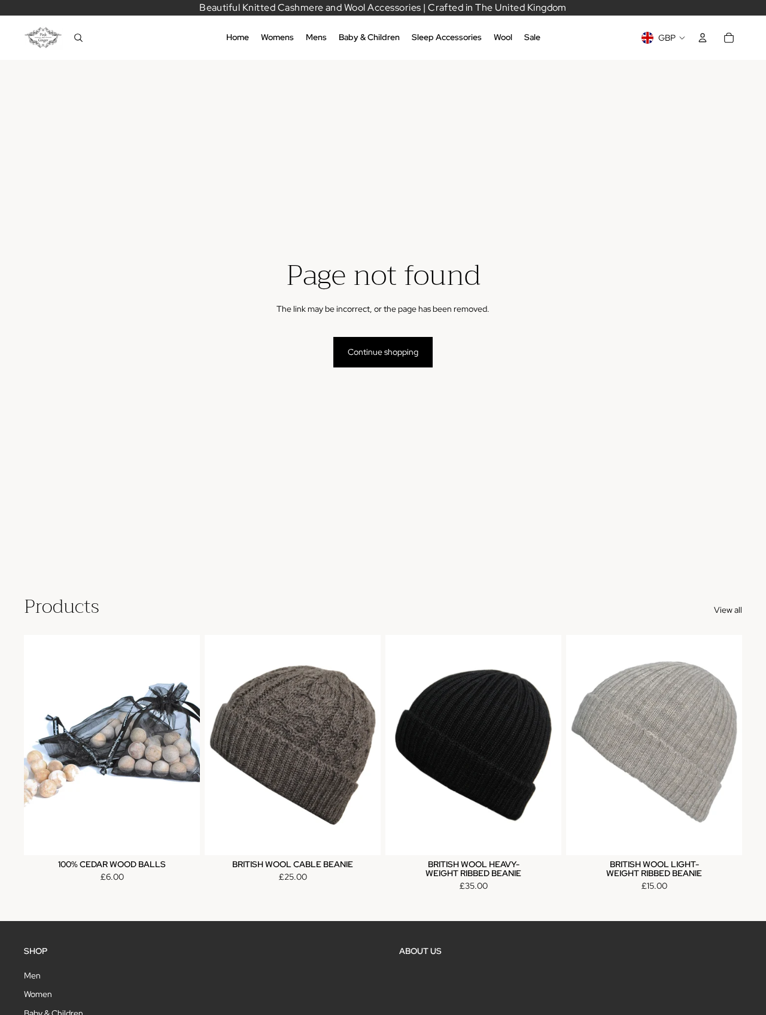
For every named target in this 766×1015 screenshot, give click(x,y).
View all (728, 609)
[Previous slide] (223, 745)
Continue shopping (383, 352)
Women (38, 994)
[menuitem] (237, 38)
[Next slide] (363, 745)
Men (32, 975)
